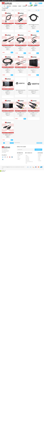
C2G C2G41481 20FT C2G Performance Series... (33, 46)
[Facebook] (5, 157)
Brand (7, 27)
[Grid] (38, 10)
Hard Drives (9, 6)
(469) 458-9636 (5, 0)
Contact (35, 6)
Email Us (10, 0)
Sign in (37, 3)
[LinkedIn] (3, 159)
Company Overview (20, 154)
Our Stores (19, 155)
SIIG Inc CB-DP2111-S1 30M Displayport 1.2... (33, 68)
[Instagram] (12, 157)
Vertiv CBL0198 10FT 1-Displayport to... (33, 90)
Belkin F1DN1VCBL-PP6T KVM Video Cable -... (33, 112)
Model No (7, 26)
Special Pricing (5, 8)
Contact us (19, 158)
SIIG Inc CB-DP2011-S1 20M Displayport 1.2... (20, 68)
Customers (30, 6)
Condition (7, 28)
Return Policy (27, 159)
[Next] (8, 143)
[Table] (41, 10)
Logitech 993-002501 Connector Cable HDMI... (34, 25)
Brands (19, 6)
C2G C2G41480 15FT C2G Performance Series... (21, 46)
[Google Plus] (7, 157)
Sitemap (19, 159)
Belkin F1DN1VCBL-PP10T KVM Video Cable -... (21, 112)
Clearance (25, 6)
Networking (15, 6)
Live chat (14, 0)
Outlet (26, 155)
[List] (39, 10)
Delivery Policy (27, 160)
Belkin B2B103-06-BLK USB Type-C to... (8, 46)
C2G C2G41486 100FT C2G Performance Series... (8, 68)
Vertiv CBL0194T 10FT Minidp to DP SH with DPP (8, 90)
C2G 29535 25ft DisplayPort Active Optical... (20, 25)
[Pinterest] (10, 157)
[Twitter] (3, 157)
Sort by (13, 10)
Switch (39, 159)
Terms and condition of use (29, 161)
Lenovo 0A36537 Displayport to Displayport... (8, 25)
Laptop (39, 158)
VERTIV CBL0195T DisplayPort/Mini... (21, 90)
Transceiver (39, 160)
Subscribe (39, 149)
